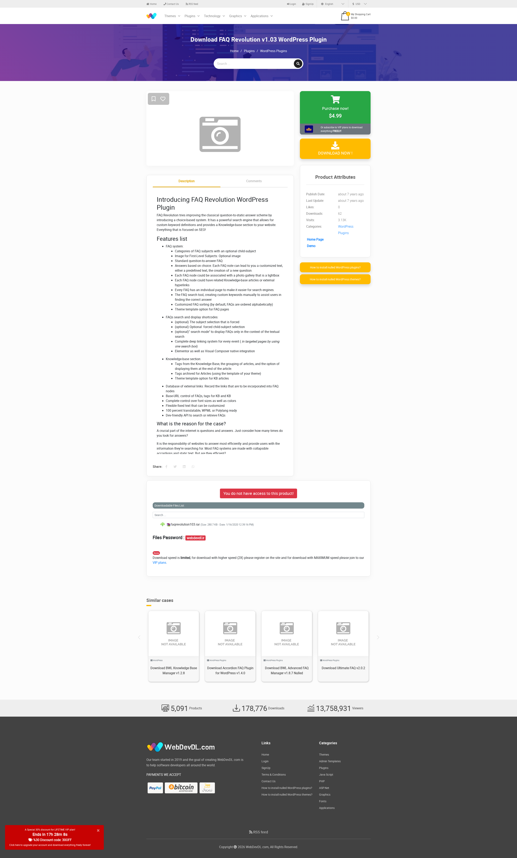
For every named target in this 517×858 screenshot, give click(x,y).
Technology (212, 16)
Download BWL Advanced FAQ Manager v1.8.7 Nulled (287, 670)
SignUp (309, 3)
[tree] (258, 524)
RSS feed (193, 3)
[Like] (163, 99)
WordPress (158, 660)
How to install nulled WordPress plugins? (335, 267)
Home (153, 3)
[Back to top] (506, 847)
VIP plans (159, 562)
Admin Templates (330, 761)
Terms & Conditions (274, 774)
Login (292, 3)
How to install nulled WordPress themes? (335, 279)
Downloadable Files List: (169, 505)
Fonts (322, 801)
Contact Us (172, 3)
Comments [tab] (254, 181)
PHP (322, 781)
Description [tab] (187, 181)
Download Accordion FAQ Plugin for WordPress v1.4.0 (230, 670)
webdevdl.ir (195, 538)
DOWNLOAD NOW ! (335, 153)
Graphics (235, 16)
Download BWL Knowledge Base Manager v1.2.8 (173, 670)
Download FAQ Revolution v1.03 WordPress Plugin (258, 39)
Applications (259, 16)
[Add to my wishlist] (153, 99)
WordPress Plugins (273, 51)
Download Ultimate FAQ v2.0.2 (343, 668)
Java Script (326, 774)
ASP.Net (324, 788)
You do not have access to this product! (258, 493)
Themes (170, 16)
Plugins (190, 16)
